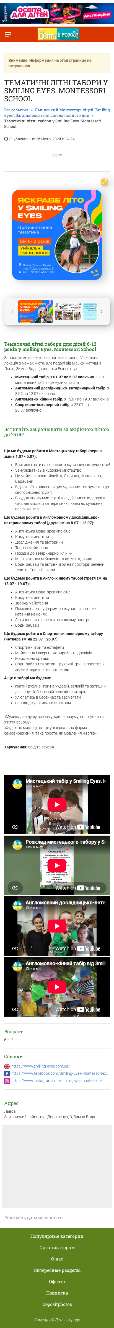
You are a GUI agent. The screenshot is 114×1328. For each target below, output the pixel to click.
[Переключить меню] (7, 34)
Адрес (57, 155)
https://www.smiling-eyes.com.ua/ (40, 1066)
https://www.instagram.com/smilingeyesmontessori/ (56, 1080)
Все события (16, 109)
